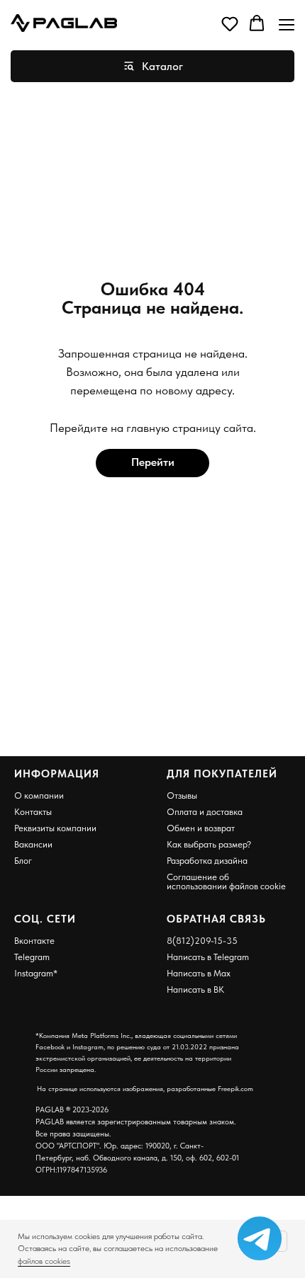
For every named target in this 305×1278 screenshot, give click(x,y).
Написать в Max (199, 973)
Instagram (33, 973)
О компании (39, 795)
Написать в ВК (195, 989)
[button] (229, 23)
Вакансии (33, 844)
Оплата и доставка (205, 811)
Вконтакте (34, 940)
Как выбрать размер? (209, 844)
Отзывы (182, 795)
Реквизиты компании (55, 828)
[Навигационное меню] (286, 24)
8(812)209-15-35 (202, 940)
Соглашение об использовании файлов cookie (226, 881)
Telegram (32, 957)
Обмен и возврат (201, 828)
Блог (23, 860)
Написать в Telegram (208, 957)
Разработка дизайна (207, 860)
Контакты (33, 811)
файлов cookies (44, 1261)
